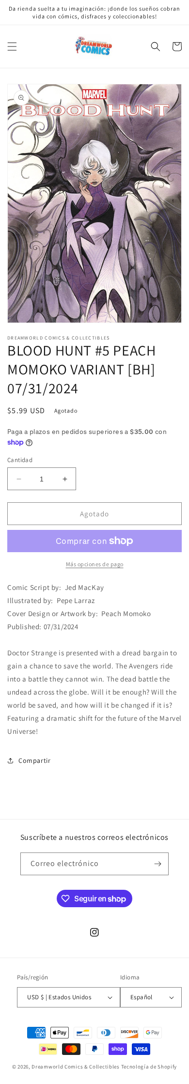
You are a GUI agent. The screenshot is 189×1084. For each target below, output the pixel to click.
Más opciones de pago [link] (95, 564)
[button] (12, 46)
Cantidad (19, 460)
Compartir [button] (34, 760)
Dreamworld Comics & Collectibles (75, 1066)
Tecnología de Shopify (149, 1066)
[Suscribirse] (157, 863)
